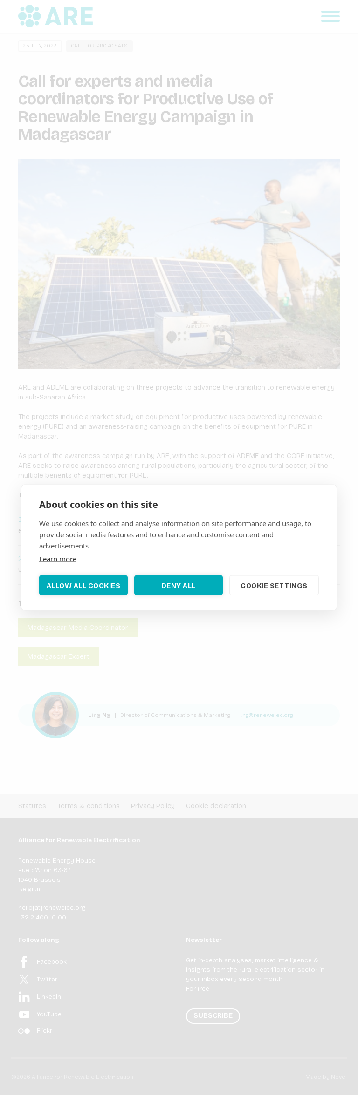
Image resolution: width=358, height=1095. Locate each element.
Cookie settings (274, 585)
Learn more (57, 558)
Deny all (178, 585)
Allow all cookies (84, 585)
